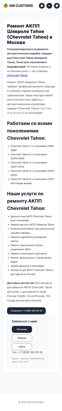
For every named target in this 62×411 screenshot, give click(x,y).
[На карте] (57, 6)
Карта (22, 346)
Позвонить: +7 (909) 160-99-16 (26, 310)
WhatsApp (22, 329)
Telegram (22, 338)
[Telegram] (49, 6)
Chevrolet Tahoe (17, 75)
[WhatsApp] (42, 6)
